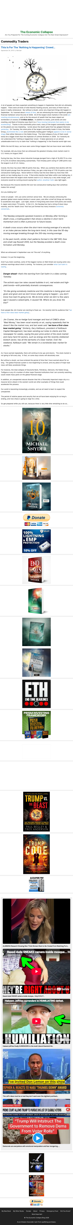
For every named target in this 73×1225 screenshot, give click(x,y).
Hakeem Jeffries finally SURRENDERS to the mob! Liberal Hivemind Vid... (28, 1046)
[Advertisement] (36, 15)
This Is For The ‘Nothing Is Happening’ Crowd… (28, 47)
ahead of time (30, 112)
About (35, 1211)
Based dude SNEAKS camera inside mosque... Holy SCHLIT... (23, 996)
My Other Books (18, 1211)
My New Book (6, 1211)
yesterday (4, 129)
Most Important (37, 1214)
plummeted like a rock (15, 132)
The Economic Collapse (36, 32)
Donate (28, 1211)
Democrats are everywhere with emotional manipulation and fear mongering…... (31, 1146)
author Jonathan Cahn (45, 180)
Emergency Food (52, 1211)
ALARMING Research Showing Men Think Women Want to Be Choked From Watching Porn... (35, 946)
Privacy (42, 1211)
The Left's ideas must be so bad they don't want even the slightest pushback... (30, 1096)
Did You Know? (65, 1211)
